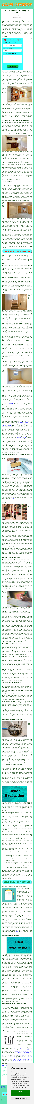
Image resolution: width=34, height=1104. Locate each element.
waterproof (12, 650)
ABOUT (22, 8)
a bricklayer (28, 1049)
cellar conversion (12, 336)
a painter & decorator (22, 1052)
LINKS (18, 8)
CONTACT (25, 8)
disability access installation (23, 1051)
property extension (18, 1060)
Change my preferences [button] (20, 1098)
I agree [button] (20, 1091)
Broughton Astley (23, 422)
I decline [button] (20, 1095)
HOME (15, 8)
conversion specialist (23, 1045)
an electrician (11, 1056)
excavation (28, 813)
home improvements (18, 1048)
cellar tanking (28, 904)
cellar (30, 21)
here (12, 498)
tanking (30, 656)
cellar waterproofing (8, 918)
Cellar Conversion (6, 1087)
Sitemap (3, 1086)
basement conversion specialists (16, 522)
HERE (17, 931)
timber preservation (24, 1057)
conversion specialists (22, 200)
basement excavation (24, 802)
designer (4, 691)
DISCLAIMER (30, 8)
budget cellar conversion (24, 914)
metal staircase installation (21, 1059)
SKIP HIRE (9, 1049)
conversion (5, 166)
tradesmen (26, 1043)
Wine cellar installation (9, 533)
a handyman (15, 1053)
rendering (21, 1055)
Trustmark (10, 403)
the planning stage (13, 709)
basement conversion (15, 911)
